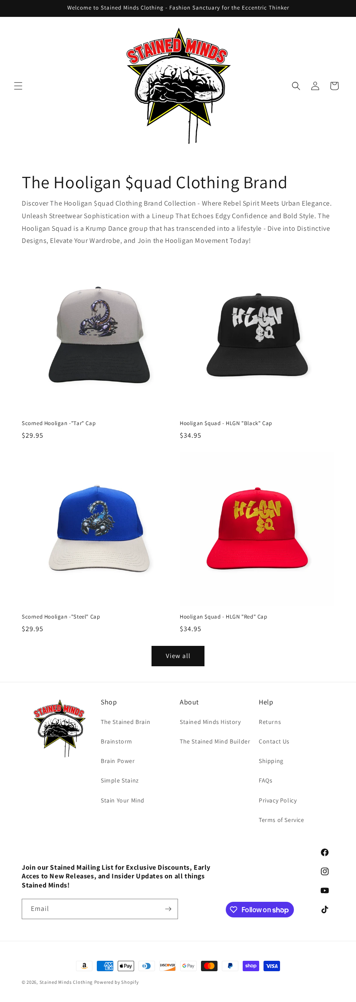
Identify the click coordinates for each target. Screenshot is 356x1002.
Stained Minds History (210, 722)
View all (178, 656)
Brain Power (118, 761)
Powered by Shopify (116, 982)
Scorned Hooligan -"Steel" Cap (61, 616)
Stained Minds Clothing (66, 982)
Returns (270, 722)
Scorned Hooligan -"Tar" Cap (59, 423)
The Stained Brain (125, 722)
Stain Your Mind (123, 800)
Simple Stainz (120, 780)
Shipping (271, 761)
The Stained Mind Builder (215, 741)
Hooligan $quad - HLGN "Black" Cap (226, 423)
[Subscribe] (168, 909)
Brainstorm (116, 741)
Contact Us (274, 741)
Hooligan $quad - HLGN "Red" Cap (223, 616)
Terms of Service (281, 820)
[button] (18, 85)
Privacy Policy (278, 800)
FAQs (265, 780)
